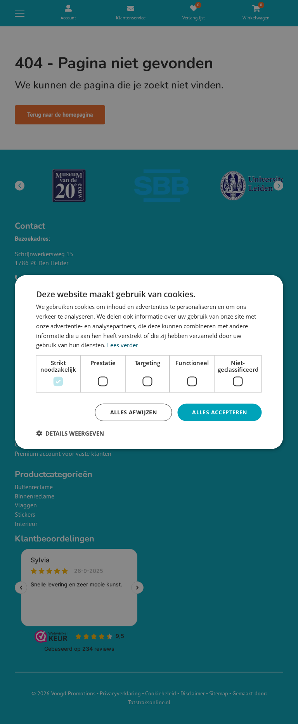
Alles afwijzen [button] (133, 412)
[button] (70, 433)
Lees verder (122, 345)
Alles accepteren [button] (219, 412)
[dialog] (149, 362)
